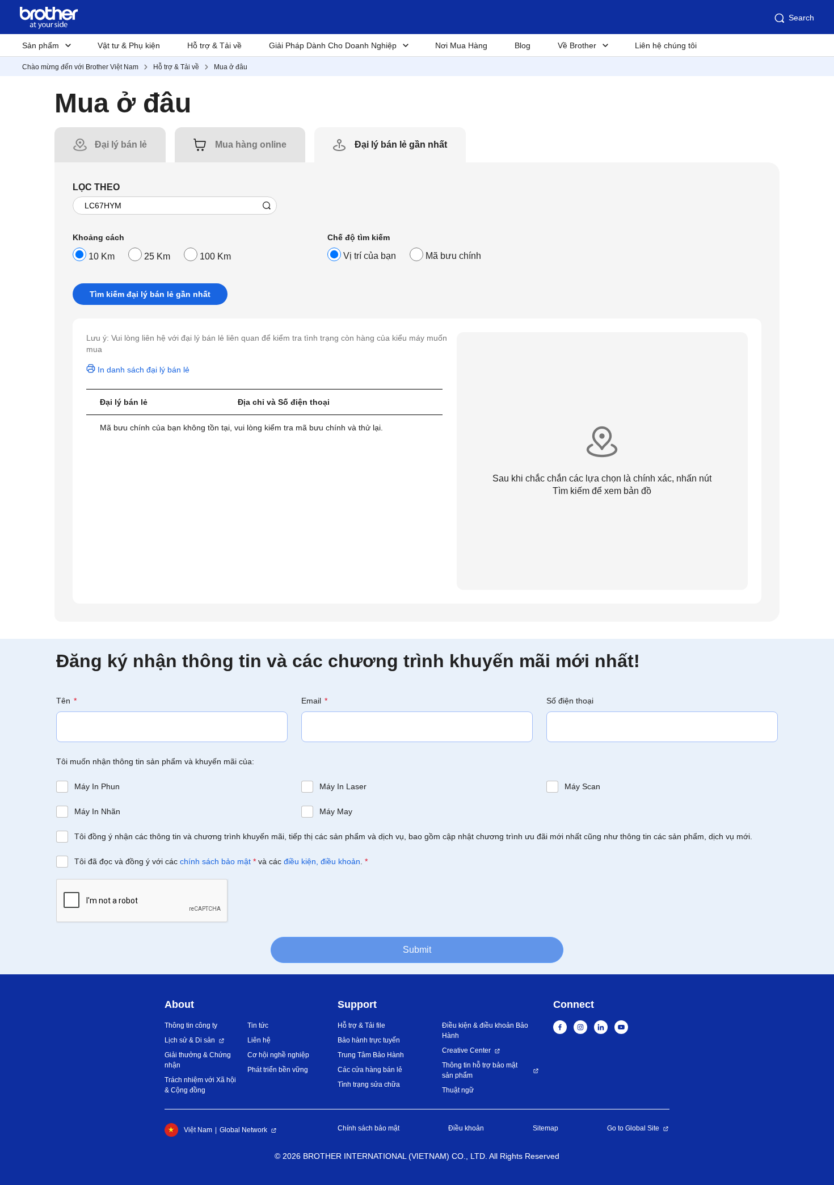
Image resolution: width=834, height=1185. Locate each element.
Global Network (243, 1130)
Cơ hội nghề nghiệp (278, 1055)
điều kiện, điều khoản (322, 861)
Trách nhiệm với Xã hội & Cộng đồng (200, 1085)
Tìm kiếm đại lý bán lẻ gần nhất (150, 294)
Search (801, 17)
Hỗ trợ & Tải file (361, 1025)
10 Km (102, 256)
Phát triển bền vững (277, 1070)
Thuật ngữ (458, 1090)
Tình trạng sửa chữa (369, 1084)
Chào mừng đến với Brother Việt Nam (80, 67)
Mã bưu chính (453, 256)
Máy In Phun (97, 786)
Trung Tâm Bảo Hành (371, 1055)
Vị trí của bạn (369, 256)
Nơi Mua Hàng (461, 45)
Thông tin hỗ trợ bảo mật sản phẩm (479, 1070)
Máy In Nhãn (97, 811)
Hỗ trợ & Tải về (214, 45)
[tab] (121, 144)
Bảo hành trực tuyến (369, 1040)
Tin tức (257, 1025)
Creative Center (466, 1050)
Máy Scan (582, 786)
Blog (522, 45)
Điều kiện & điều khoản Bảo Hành (485, 1030)
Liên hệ (259, 1040)
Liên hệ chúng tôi (666, 45)
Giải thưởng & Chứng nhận (198, 1060)
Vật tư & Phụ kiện (129, 45)
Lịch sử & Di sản (190, 1040)
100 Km (215, 256)
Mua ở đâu (230, 67)
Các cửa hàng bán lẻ (370, 1070)
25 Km (157, 256)
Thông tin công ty (191, 1025)
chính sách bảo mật (215, 861)
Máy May (335, 811)
